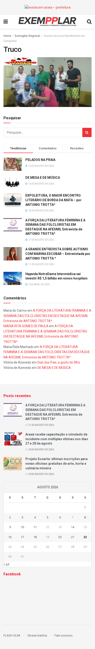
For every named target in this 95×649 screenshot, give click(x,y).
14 (72, 527)
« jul (6, 564)
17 (22, 537)
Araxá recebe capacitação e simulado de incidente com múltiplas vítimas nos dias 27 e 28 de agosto (56, 439)
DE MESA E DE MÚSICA (42, 177)
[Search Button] (87, 132)
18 (35, 537)
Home (7, 36)
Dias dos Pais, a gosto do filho (58, 362)
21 (72, 537)
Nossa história (37, 635)
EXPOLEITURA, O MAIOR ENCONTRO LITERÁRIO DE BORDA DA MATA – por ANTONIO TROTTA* (53, 200)
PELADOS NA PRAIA (40, 160)
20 (60, 537)
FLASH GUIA (11, 635)
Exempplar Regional (27, 36)
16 (10, 537)
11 (35, 527)
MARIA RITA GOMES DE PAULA (25, 326)
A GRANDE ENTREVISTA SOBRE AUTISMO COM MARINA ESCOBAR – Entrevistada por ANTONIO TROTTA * (57, 253)
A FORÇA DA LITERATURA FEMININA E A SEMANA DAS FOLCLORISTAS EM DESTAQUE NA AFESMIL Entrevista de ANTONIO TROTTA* (47, 316)
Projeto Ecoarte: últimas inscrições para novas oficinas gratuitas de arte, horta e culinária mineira (56, 463)
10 (22, 527)
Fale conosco (63, 635)
